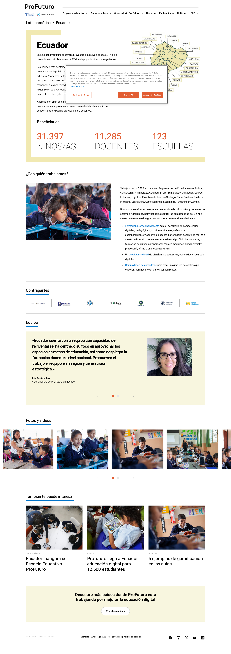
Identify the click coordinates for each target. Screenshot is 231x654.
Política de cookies (132, 637)
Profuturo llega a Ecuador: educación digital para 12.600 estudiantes (113, 564)
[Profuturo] (40, 10)
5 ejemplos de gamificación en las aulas (175, 561)
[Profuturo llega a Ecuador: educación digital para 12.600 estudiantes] (115, 528)
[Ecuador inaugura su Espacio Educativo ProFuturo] (54, 528)
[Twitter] (186, 637)
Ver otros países (115, 611)
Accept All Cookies (152, 95)
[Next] (133, 396)
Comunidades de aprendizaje (141, 265)
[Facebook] (170, 638)
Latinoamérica (38, 22)
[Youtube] (194, 638)
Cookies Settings (81, 95)
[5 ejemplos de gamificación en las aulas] (176, 528)
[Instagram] (178, 638)
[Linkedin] (203, 638)
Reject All (128, 95)
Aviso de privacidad (112, 637)
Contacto (85, 637)
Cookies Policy (77, 86)
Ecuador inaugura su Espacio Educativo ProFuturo (46, 564)
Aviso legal (96, 637)
